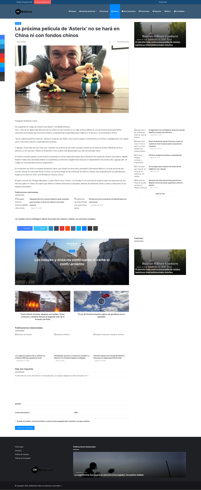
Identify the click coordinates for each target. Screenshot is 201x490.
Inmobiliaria (180, 11)
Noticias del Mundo (88, 11)
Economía (104, 11)
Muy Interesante (129, 11)
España (73, 11)
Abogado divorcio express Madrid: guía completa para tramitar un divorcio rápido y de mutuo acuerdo (49, 202)
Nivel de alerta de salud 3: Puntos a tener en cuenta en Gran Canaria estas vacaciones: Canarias (166, 143)
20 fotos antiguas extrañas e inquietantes (165, 155)
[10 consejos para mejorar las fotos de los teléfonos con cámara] (140, 171)
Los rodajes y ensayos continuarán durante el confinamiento (72, 262)
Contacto (18, 450)
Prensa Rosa (144, 11)
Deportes (157, 11)
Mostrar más (160, 194)
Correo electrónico (22, 412)
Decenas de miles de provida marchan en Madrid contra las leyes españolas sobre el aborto (166, 182)
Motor (168, 11)
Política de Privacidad (22, 458)
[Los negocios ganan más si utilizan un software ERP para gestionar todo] (33, 343)
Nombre (18, 404)
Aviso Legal (19, 447)
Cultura (115, 11)
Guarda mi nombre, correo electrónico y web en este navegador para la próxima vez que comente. (53, 421)
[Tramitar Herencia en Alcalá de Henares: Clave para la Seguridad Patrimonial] (111, 343)
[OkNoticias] (24, 11)
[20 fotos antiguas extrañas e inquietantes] (140, 159)
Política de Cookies (22, 454)
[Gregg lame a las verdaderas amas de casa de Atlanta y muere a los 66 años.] (140, 134)
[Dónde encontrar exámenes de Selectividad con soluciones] (80, 204)
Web (76, 412)
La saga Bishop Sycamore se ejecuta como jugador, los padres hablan (109, 475)
